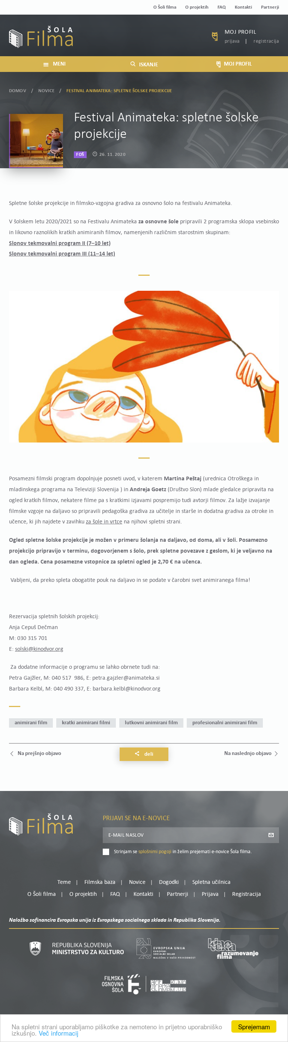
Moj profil (240, 32)
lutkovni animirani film (151, 723)
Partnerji (270, 7)
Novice (46, 90)
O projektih (196, 7)
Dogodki (169, 882)
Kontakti (243, 7)
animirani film (31, 723)
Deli (148, 754)
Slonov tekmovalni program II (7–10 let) (60, 244)
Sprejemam (254, 1026)
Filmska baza (100, 882)
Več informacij (58, 1033)
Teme (64, 882)
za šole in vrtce (104, 522)
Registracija (266, 41)
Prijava (232, 41)
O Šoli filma (164, 7)
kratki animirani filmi (86, 723)
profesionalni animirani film (224, 723)
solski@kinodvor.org (39, 649)
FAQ (222, 7)
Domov (17, 90)
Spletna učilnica (211, 882)
